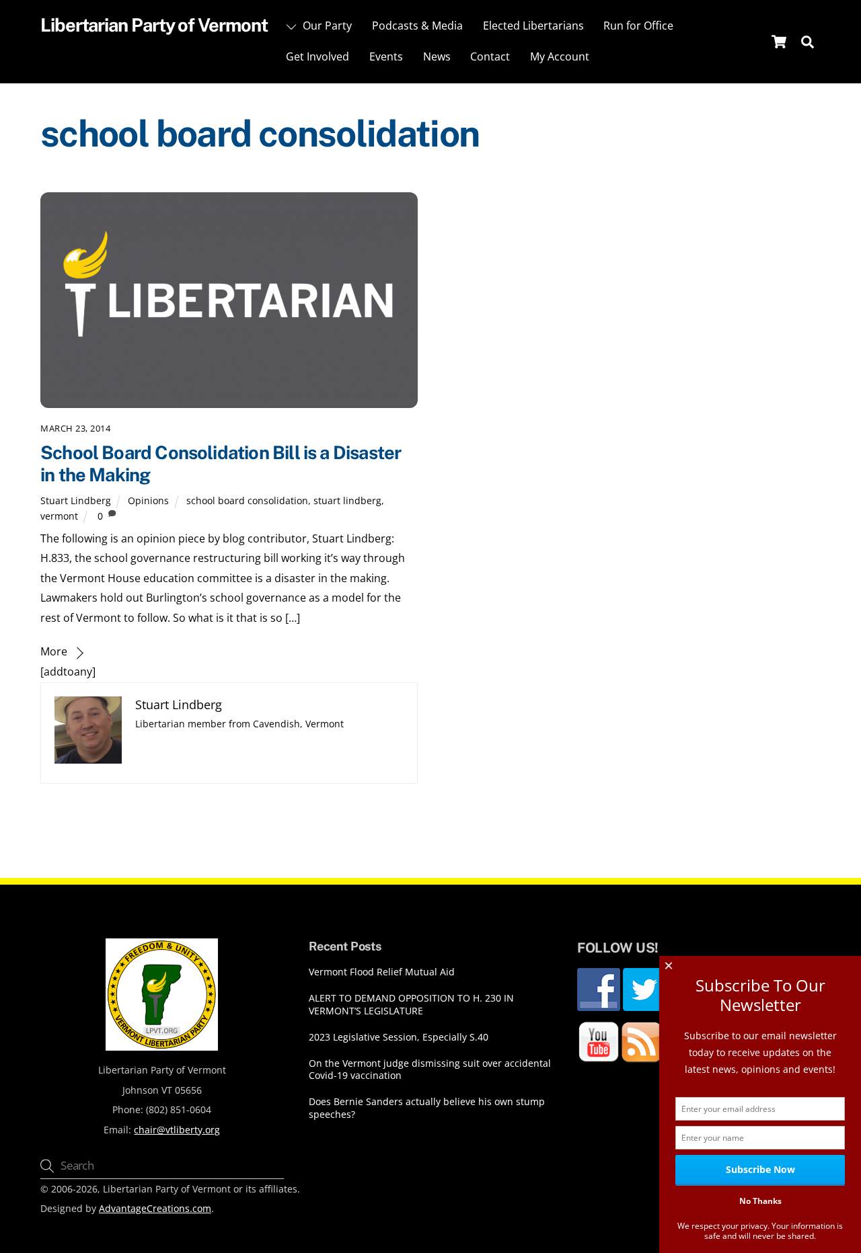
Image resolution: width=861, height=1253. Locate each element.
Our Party (326, 25)
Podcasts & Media (417, 25)
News (437, 56)
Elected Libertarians (533, 25)
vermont (59, 516)
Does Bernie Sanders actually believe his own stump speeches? (427, 1108)
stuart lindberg (347, 500)
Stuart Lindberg (75, 500)
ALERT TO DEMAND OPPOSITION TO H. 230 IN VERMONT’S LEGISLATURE (411, 1004)
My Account (559, 56)
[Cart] (778, 41)
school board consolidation (247, 500)
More (53, 651)
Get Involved (317, 56)
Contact (490, 56)
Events (386, 56)
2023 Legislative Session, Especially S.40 (398, 1037)
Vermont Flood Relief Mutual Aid (382, 972)
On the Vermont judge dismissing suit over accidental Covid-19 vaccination (430, 1069)
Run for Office (638, 25)
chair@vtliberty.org (177, 1129)
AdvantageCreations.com (155, 1208)
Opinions (148, 500)
